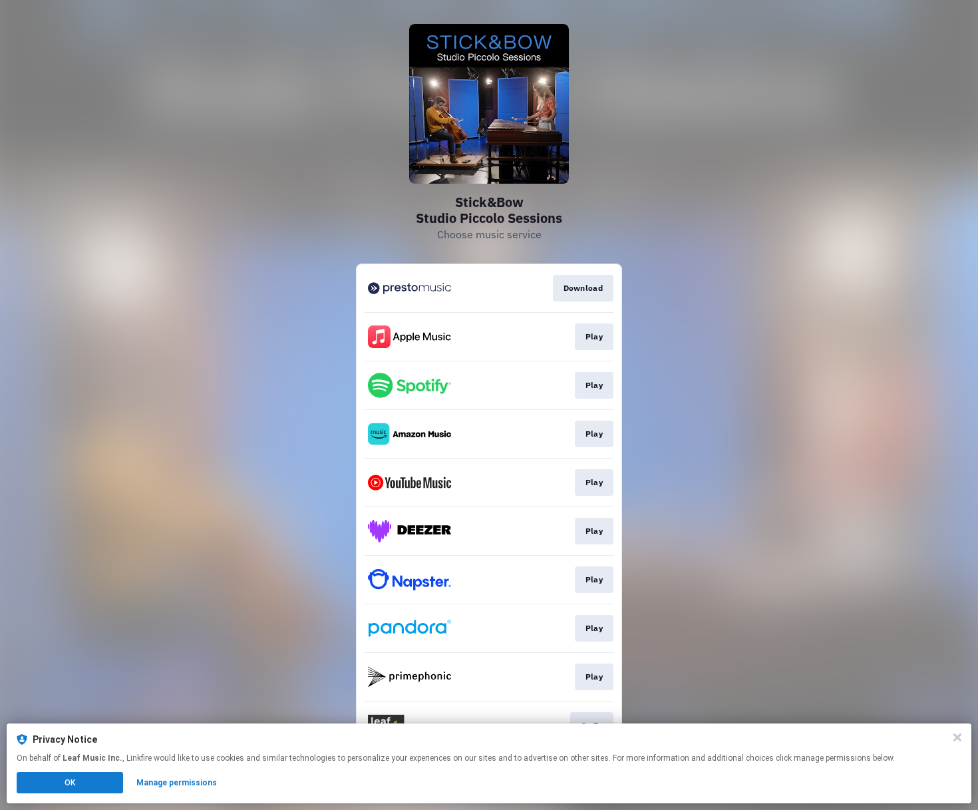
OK (70, 782)
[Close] (957, 737)
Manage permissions (176, 782)
